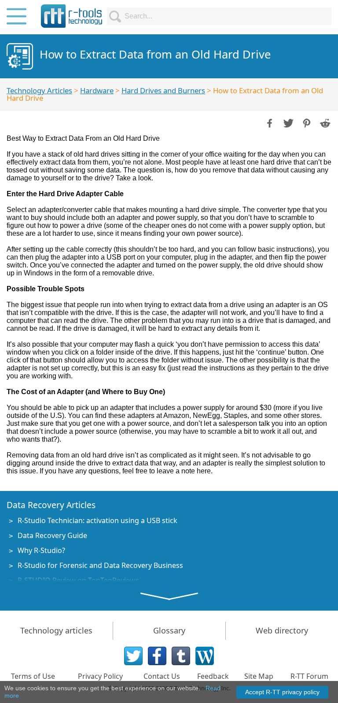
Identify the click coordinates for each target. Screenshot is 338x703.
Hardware (97, 90)
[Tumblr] (181, 656)
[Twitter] (133, 656)
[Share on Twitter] (287, 122)
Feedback (213, 676)
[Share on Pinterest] (306, 122)
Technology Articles (39, 90)
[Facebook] (157, 656)
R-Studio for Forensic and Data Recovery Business (100, 565)
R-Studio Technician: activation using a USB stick (97, 520)
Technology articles (56, 630)
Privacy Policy (100, 676)
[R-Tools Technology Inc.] (72, 16)
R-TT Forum (309, 676)
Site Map (258, 676)
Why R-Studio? (41, 550)
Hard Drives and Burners (163, 90)
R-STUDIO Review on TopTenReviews (78, 580)
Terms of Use (33, 676)
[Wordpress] (204, 656)
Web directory (282, 630)
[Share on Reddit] (324, 122)
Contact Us (161, 676)
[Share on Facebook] (269, 122)
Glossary (169, 630)
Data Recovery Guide (52, 535)
